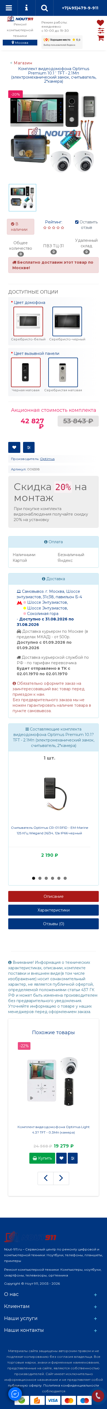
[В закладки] (14, 447)
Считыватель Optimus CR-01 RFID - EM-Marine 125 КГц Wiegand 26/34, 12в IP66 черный (49, 830)
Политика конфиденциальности (71, 1385)
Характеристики (54, 910)
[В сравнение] (29, 447)
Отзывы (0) (53, 923)
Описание (54, 896)
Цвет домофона (29, 302)
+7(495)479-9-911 (80, 7)
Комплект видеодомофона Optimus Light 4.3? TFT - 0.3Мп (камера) (54, 1129)
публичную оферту (25, 1385)
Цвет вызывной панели (36, 353)
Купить (44, 1158)
